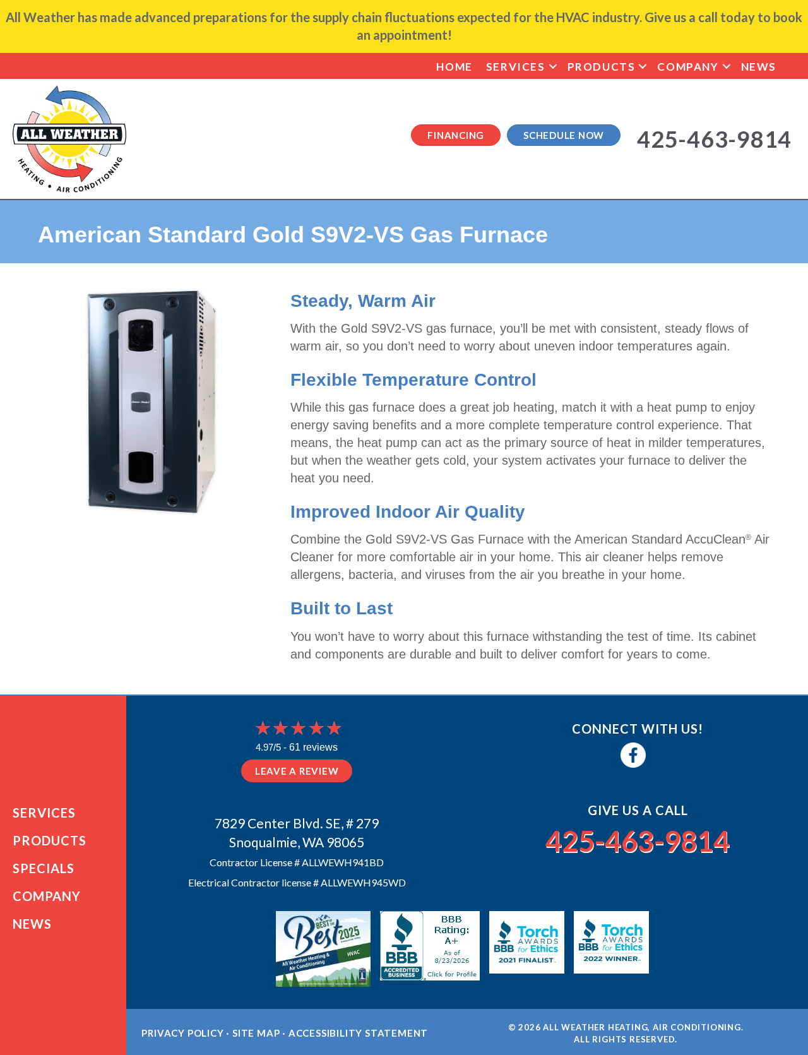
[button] (553, 66)
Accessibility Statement (358, 1033)
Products (601, 66)
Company (687, 66)
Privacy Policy (182, 1033)
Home (454, 66)
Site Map (256, 1033)
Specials (43, 868)
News (758, 66)
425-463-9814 (637, 841)
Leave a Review (297, 771)
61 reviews (313, 747)
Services (515, 66)
